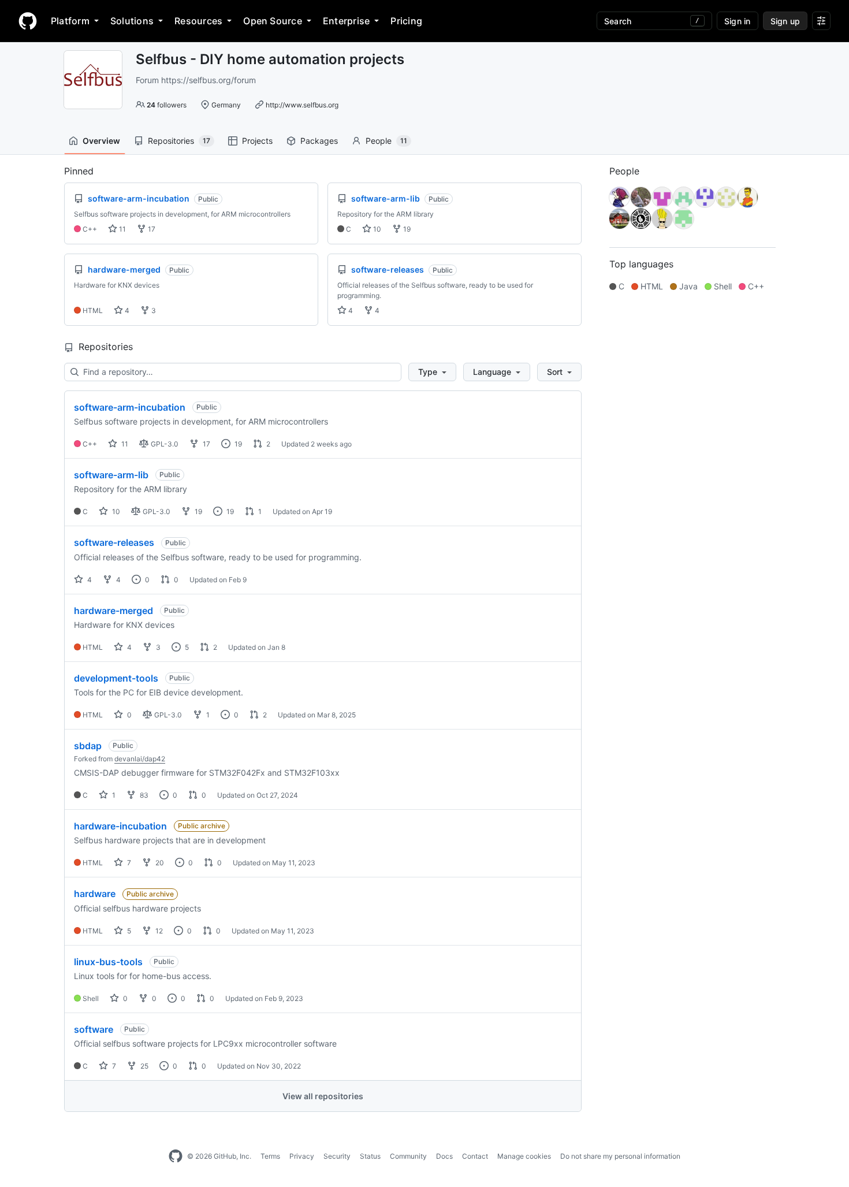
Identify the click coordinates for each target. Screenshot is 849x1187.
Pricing (406, 21)
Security (337, 1156)
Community (408, 1156)
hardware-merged (113, 610)
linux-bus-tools (108, 962)
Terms (270, 1156)
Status (370, 1156)
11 (121, 229)
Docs (444, 1156)
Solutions (132, 21)
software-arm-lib (111, 475)
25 (143, 1066)
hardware (95, 893)
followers (167, 105)
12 (158, 930)
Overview (101, 141)
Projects (257, 141)
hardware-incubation (120, 826)
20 (159, 862)
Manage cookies (524, 1156)
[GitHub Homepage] (176, 1156)
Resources (198, 21)
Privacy (301, 1156)
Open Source (272, 21)
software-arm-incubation (129, 407)
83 (143, 795)
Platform (70, 21)
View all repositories (322, 1096)
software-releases (114, 542)
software (93, 1029)
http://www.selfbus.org (302, 105)
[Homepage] (27, 21)
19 (406, 229)
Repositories (179, 141)
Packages (319, 141)
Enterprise (346, 21)
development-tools (116, 678)
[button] (432, 372)
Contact (475, 1156)
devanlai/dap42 (139, 758)
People (386, 141)
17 (150, 229)
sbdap (88, 745)
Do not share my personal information (620, 1156)
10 (376, 229)
